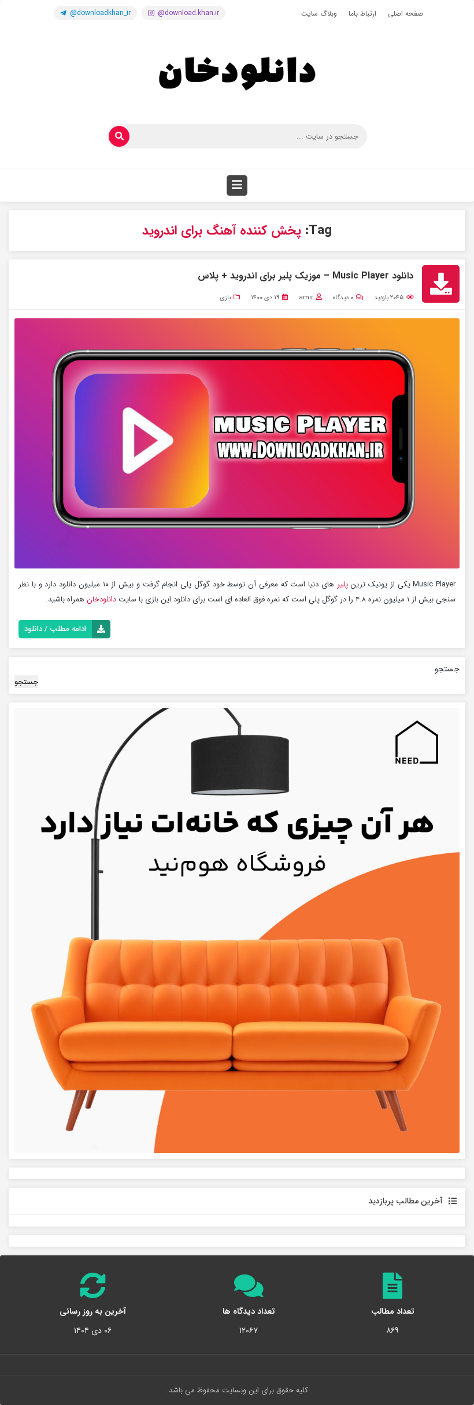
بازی (225, 298)
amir (306, 298)
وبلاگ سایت (319, 13)
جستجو (447, 669)
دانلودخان (101, 599)
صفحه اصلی (405, 13)
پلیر (344, 584)
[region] (237, 930)
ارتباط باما (362, 13)
